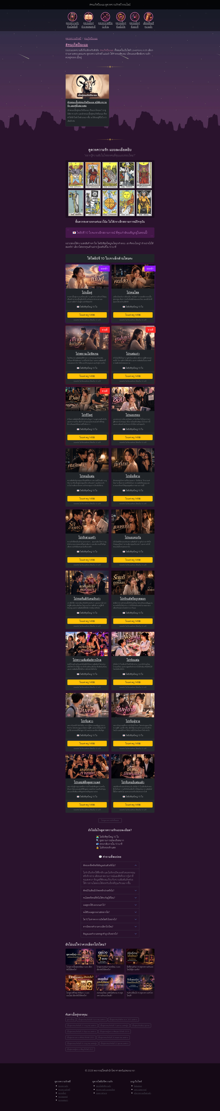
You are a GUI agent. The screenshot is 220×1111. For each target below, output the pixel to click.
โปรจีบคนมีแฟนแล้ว (132, 782)
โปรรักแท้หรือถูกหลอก (133, 598)
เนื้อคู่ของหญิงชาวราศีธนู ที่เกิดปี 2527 (80, 1049)
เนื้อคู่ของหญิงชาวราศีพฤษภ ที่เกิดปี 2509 (114, 1031)
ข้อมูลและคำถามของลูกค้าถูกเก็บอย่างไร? (100, 933)
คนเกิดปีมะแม (91, 38)
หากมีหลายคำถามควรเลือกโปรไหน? (98, 926)
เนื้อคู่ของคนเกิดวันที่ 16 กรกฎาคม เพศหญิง (82, 1043)
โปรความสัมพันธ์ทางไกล (87, 660)
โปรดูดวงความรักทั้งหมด (110, 820)
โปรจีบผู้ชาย (133, 721)
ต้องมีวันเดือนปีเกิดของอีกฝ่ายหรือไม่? (98, 890)
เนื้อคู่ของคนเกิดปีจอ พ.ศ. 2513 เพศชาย (123, 1020)
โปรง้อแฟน (133, 660)
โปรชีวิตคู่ (87, 415)
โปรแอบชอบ (133, 415)
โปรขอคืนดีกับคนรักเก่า (87, 598)
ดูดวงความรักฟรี (73, 38)
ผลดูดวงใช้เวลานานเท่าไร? (94, 904)
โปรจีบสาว (87, 721)
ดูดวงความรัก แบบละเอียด (105, 1089)
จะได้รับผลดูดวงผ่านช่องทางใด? (96, 912)
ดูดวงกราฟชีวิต (105, 25)
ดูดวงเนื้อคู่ (70, 1020)
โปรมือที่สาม (133, 476)
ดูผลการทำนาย (101, 1093)
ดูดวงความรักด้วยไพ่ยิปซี (72, 25)
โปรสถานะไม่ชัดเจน (87, 353)
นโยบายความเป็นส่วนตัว (142, 1093)
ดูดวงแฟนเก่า (63, 1100)
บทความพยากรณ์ (140, 1089)
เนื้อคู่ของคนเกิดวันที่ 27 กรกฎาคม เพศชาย (81, 1025)
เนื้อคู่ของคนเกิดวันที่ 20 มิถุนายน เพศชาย (81, 1031)
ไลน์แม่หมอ (138, 1086)
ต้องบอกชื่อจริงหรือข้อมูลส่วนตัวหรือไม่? (99, 865)
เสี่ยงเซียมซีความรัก (148, 25)
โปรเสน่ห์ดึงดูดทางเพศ (87, 782)
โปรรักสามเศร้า (87, 537)
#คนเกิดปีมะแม (77, 44)
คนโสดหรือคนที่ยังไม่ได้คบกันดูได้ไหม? (99, 897)
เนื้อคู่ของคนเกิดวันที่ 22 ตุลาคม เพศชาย (115, 1043)
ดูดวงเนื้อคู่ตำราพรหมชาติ (88, 25)
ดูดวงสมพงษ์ (63, 1097)
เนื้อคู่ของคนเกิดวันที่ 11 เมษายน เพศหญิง (114, 1025)
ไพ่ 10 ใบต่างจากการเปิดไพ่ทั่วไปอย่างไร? (100, 919)
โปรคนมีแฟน (87, 476)
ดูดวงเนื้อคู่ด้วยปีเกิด (121, 25)
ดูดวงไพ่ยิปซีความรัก (103, 1086)
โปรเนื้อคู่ (87, 292)
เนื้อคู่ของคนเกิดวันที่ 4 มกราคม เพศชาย (92, 1020)
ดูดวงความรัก (63, 1086)
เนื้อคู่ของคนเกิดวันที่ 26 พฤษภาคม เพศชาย (113, 1037)
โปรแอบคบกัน (133, 537)
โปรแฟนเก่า (133, 353)
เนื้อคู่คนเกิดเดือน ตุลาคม (141, 1025)
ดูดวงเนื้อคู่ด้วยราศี (134, 25)
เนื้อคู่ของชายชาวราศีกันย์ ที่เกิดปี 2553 (80, 1037)
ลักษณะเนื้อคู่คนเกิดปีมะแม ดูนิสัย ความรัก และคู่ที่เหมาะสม (87, 104)
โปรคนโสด (133, 292)
